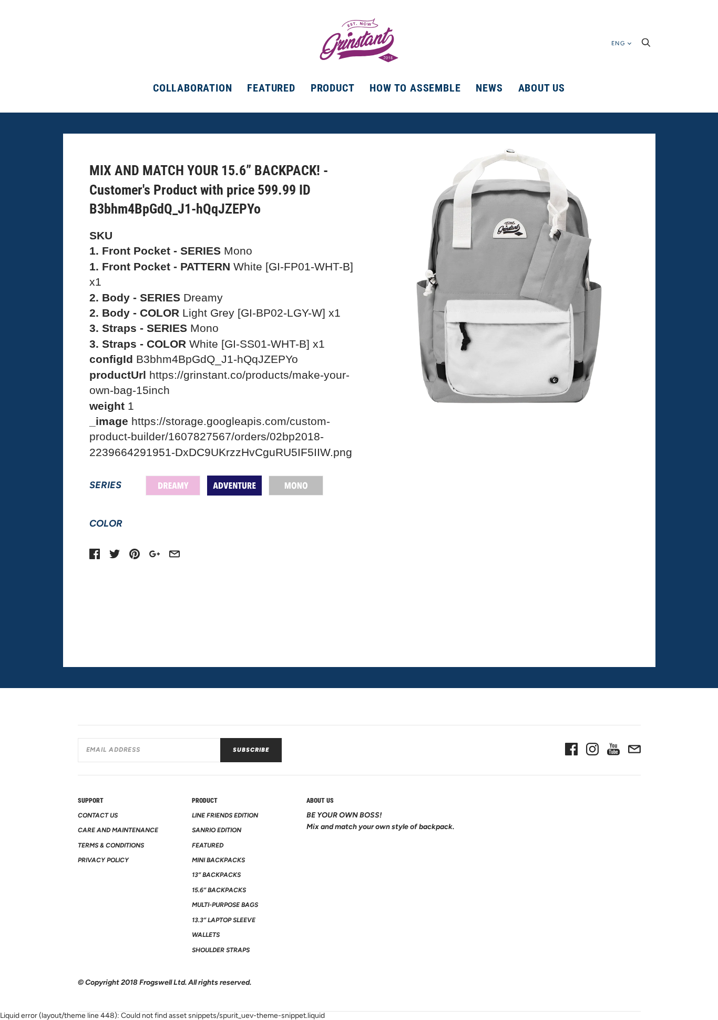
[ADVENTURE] (234, 486)
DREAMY (173, 486)
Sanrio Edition (216, 830)
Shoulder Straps (221, 950)
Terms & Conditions (111, 845)
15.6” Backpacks (219, 890)
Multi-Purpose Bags (225, 904)
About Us (541, 88)
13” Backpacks (216, 874)
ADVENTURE (234, 486)
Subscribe (251, 749)
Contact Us (98, 815)
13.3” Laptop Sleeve (223, 920)
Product (333, 88)
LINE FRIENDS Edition (225, 815)
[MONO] (296, 486)
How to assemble (415, 88)
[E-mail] (634, 750)
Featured (271, 88)
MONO (296, 486)
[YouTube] (613, 750)
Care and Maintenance (118, 830)
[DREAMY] (173, 486)
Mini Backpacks (218, 860)
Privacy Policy (103, 860)
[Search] (646, 45)
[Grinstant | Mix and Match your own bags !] (359, 40)
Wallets (206, 934)
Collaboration (192, 88)
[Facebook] (571, 750)
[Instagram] (592, 750)
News (489, 88)
